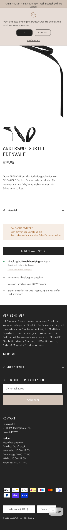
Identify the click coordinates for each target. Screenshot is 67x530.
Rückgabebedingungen (23, 235)
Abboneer (33, 400)
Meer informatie (21, 25)
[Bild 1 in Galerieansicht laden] (33, 74)
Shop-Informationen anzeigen (20, 269)
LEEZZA (13, 517)
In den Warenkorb (33, 251)
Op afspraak (19, 446)
